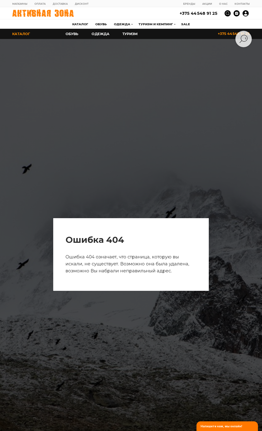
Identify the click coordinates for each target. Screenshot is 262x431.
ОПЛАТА (40, 3)
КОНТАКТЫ (242, 3)
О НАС (223, 3)
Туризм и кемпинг (155, 24)
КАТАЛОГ (21, 34)
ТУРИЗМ (130, 34)
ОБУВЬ (72, 34)
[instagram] (237, 13)
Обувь (101, 24)
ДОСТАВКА (60, 3)
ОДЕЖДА (100, 34)
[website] (228, 13)
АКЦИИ (207, 3)
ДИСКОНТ (81, 3)
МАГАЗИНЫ (19, 3)
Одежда (122, 24)
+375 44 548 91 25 (198, 13)
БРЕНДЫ (189, 3)
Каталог (80, 24)
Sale (185, 24)
